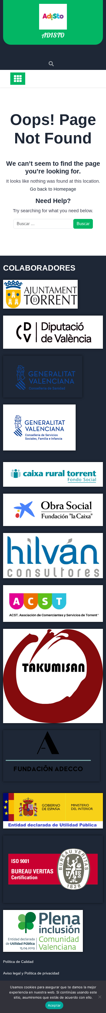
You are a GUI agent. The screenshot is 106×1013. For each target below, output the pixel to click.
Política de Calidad (18, 962)
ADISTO (53, 35)
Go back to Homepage (53, 189)
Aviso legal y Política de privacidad (31, 973)
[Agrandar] (96, 842)
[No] (99, 996)
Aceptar (54, 1005)
